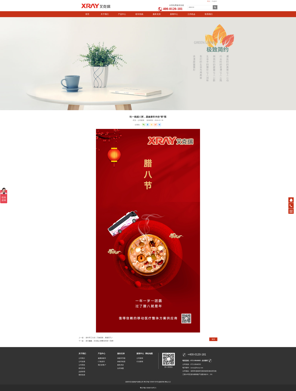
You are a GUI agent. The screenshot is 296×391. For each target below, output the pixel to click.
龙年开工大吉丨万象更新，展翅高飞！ (99, 337)
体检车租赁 (121, 361)
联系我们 (209, 14)
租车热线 (139, 14)
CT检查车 (101, 361)
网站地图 (149, 353)
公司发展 (82, 361)
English (214, 1)
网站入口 (168, 382)
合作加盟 (120, 368)
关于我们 (105, 14)
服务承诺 (120, 365)
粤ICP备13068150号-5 (148, 388)
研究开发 (82, 368)
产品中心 (122, 14)
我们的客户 (102, 365)
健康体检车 (102, 358)
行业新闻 (140, 361)
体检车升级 (121, 358)
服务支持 (157, 14)
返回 (213, 339)
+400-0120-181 (197, 354)
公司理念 (82, 365)
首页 (87, 14)
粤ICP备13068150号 (151, 382)
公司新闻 (140, 358)
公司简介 (82, 358)
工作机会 (191, 14)
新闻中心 (174, 14)
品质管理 (82, 371)
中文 (208, 1)
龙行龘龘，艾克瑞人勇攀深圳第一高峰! (100, 341)
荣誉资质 (82, 375)
